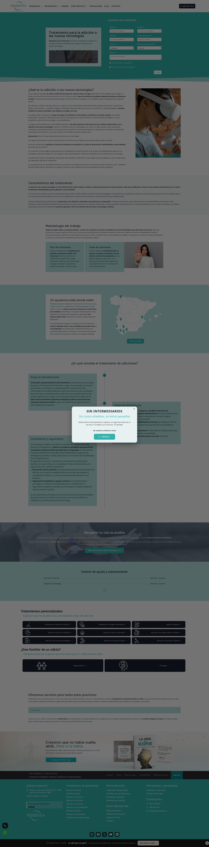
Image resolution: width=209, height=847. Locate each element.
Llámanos (105, 437)
